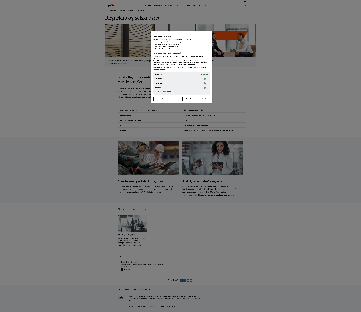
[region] (181, 67)
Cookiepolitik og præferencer (163, 91)
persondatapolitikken (159, 69)
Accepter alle (202, 98)
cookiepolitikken (170, 67)
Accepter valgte (160, 98)
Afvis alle (189, 98)
